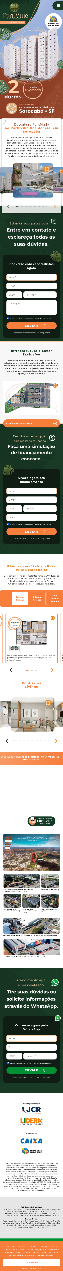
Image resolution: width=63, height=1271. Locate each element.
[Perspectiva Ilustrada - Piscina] (33, 180)
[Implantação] (31, 398)
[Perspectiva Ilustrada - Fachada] (10, 180)
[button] (8, 206)
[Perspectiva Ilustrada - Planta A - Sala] (32, 714)
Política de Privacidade (31, 1268)
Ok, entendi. (32, 1262)
